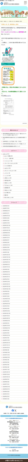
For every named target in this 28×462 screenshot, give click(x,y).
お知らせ (5, 154)
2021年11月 (5, 345)
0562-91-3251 (15, 437)
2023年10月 (5, 289)
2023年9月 (5, 291)
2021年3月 (5, 364)
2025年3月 (5, 247)
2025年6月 (5, 240)
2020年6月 (5, 386)
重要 (5, 195)
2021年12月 (5, 342)
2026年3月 (5, 218)
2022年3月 (5, 335)
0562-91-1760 (15, 424)
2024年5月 (5, 271)
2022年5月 (5, 330)
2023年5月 (5, 301)
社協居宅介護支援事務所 (14, 431)
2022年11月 (5, 315)
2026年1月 (5, 223)
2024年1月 (5, 281)
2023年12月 (5, 284)
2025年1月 (5, 252)
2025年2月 (5, 249)
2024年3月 (5, 276)
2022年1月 (5, 340)
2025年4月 (5, 245)
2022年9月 (5, 320)
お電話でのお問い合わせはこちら (14, 460)
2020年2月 (5, 396)
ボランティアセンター (9, 170)
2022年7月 (5, 325)
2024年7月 (5, 267)
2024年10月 (5, 259)
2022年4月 (5, 333)
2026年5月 (5, 213)
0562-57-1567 (15, 450)
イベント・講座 (7, 158)
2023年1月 (5, 310)
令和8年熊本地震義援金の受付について (11, 146)
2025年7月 (5, 237)
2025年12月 (5, 225)
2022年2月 (5, 337)
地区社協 (6, 180)
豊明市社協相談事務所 (14, 423)
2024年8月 (5, 264)
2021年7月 (5, 354)
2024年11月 (5, 257)
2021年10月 (5, 347)
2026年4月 (5, 215)
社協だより (6, 190)
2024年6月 (5, 269)
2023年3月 (5, 306)
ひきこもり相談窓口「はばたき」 (14, 440)
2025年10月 (5, 230)
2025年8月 (5, 235)
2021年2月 (5, 367)
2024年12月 (5, 254)
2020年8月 (5, 381)
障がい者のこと (7, 197)
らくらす (6, 175)
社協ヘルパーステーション (14, 436)
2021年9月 (5, 350)
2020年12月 (5, 372)
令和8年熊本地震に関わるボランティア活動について (14, 143)
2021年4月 (5, 362)
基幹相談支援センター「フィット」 (14, 421)
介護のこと (6, 178)
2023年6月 (5, 298)
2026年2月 (5, 220)
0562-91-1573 (15, 433)
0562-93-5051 (13, 413)
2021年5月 (5, 359)
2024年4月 (5, 274)
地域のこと (6, 21)
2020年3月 (5, 394)
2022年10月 (5, 318)
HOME (1, 21)
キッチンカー (7, 161)
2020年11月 (5, 374)
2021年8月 (5, 352)
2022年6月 (5, 328)
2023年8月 (5, 293)
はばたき (6, 168)
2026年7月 (5, 208)
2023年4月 (5, 303)
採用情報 (6, 187)
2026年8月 (5, 205)
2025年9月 (5, 232)
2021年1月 (5, 369)
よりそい (6, 173)
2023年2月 (5, 308)
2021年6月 (5, 357)
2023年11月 (5, 286)
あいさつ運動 (7, 156)
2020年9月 (5, 379)
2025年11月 (5, 227)
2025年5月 (5, 242)
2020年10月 (5, 376)
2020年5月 (5, 389)
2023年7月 (5, 296)
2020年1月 (5, 398)
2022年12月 (5, 313)
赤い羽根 (6, 192)
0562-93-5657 (15, 428)
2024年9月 (5, 262)
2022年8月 (5, 323)
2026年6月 (5, 210)
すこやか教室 (7, 165)
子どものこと (7, 185)
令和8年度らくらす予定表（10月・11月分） (12, 141)
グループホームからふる (9, 163)
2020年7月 (5, 384)
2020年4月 (5, 391)
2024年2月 (5, 279)
